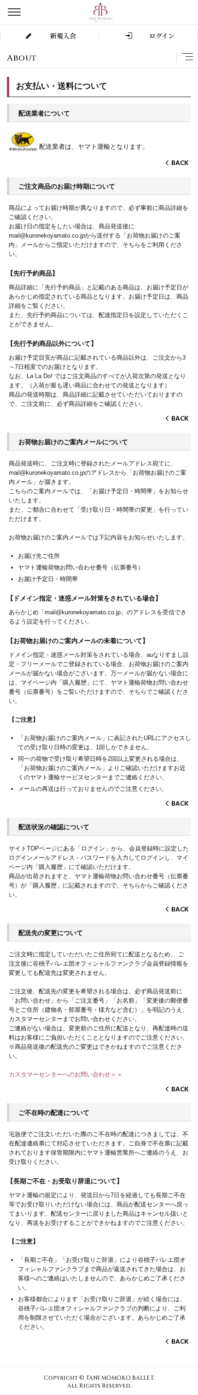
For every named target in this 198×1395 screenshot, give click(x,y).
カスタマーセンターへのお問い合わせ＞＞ (65, 1074)
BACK (179, 162)
